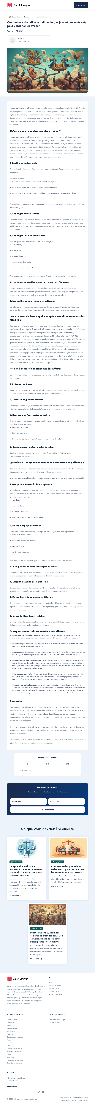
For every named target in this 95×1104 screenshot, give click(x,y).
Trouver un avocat (55, 985)
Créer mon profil (54, 1022)
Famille (9, 1025)
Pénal (9, 1046)
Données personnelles (14, 1063)
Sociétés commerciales (15, 1037)
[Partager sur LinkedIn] (67, 763)
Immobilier (10, 1022)
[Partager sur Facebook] (47, 763)
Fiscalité (9, 1043)
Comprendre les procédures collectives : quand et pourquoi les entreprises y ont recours (67, 869)
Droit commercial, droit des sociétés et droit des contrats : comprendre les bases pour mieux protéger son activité (46, 937)
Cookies (73, 1100)
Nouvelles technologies (15, 1060)
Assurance (10, 1057)
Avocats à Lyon (54, 991)
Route (9, 1040)
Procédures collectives (14, 1048)
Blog (50, 983)
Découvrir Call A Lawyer (57, 1020)
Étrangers (10, 1034)
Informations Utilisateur (80, 1097)
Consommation (12, 1028)
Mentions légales (65, 1097)
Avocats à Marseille (55, 994)
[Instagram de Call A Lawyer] (39, 1092)
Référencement (83, 1100)
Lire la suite (14, 895)
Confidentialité (64, 1100)
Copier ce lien (27, 770)
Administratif (11, 1031)
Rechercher (49, 809)
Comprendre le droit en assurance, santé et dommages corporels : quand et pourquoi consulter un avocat (26, 871)
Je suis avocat (80, 5)
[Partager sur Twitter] (27, 763)
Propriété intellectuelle (14, 1051)
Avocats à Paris (54, 988)
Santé (9, 1054)
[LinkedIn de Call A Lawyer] (43, 1092)
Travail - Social (12, 1020)
